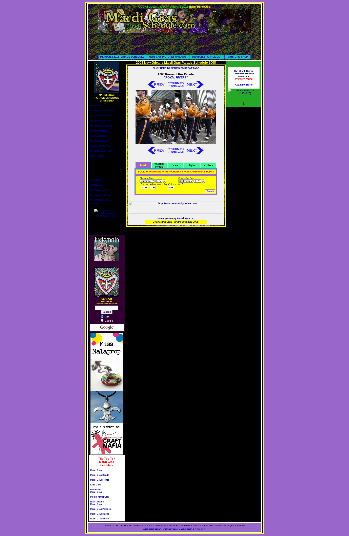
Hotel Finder (97, 156)
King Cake (96, 180)
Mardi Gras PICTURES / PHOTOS (167, 56)
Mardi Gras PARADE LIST (207, 56)
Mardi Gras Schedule (102, 110)
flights (192, 165)
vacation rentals (159, 165)
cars (175, 165)
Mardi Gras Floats (99, 480)
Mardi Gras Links (100, 200)
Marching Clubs (99, 130)
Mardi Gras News (100, 120)
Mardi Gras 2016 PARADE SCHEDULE (122, 56)
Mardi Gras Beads (99, 475)
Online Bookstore (100, 145)
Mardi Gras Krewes (101, 125)
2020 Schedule (98, 135)
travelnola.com (185, 218)
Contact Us (96, 203)
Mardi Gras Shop (99, 141)
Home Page (96, 105)
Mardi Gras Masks (99, 514)
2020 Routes (97, 185)
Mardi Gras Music (99, 518)
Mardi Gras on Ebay (101, 151)
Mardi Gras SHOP (238, 56)
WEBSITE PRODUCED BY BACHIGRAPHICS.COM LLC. (174, 529)
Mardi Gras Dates (100, 190)
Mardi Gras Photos (100, 115)
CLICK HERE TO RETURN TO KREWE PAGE (176, 68)
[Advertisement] (174, 42)
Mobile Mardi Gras (99, 497)
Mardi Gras (96, 470)
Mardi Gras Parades (100, 509)
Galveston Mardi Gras (96, 490)
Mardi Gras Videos (100, 195)
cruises (208, 165)
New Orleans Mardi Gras (97, 502)
